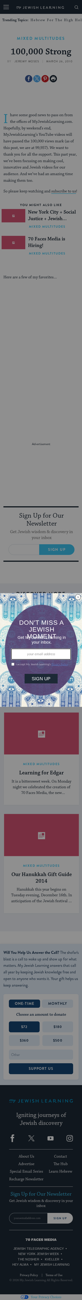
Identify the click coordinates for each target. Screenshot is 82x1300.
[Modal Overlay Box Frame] (41, 650)
